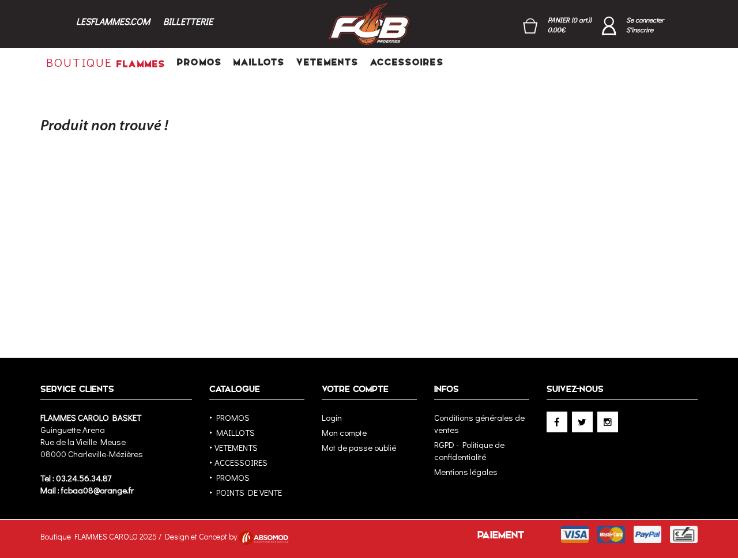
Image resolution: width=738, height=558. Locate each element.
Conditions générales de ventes (479, 423)
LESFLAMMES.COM (113, 21)
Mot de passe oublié (359, 447)
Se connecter (645, 19)
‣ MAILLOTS (232, 432)
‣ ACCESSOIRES (238, 462)
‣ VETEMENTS (233, 447)
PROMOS (199, 62)
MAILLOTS (259, 62)
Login (332, 417)
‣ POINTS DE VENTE (245, 492)
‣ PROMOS (229, 417)
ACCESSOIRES (406, 62)
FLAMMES (105, 62)
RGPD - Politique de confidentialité (469, 450)
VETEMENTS (327, 62)
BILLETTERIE (188, 21)
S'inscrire (639, 29)
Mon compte (344, 432)
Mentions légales (466, 471)
